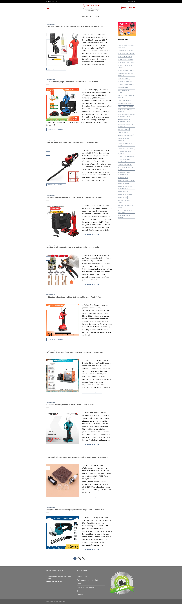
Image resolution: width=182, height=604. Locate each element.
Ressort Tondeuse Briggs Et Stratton (125, 125)
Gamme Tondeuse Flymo (126, 84)
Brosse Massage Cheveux (126, 70)
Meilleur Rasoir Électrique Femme (126, 96)
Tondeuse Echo (123, 177)
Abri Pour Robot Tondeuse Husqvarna (126, 46)
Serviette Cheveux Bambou (123, 139)
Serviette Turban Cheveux (126, 148)
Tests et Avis (50, 24)
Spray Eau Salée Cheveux (126, 156)
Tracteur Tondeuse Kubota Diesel (126, 206)
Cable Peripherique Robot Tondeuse (126, 74)
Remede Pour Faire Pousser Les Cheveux (124, 120)
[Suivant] (83, 558)
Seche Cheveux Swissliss (125, 135)
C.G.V (79, 591)
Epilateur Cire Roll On (125, 81)
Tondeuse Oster (123, 191)
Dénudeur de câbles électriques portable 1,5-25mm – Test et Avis (74, 352)
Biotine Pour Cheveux (125, 56)
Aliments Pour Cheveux (125, 50)
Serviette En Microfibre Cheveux (125, 144)
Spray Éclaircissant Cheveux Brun (124, 160)
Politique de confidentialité (87, 580)
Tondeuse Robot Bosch (125, 194)
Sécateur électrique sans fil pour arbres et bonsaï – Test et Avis (74, 197)
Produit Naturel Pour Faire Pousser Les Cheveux (126, 115)
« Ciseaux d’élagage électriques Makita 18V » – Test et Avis (72, 82)
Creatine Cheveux (123, 78)
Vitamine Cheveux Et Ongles (124, 216)
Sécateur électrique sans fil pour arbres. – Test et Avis (70, 405)
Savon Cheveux (123, 132)
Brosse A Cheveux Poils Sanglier (125, 66)
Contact (80, 595)
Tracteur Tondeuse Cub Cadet (125, 201)
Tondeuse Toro (122, 197)
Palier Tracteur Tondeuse (125, 103)
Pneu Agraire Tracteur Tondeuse (125, 110)
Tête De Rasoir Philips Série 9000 (124, 211)
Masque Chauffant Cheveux (124, 91)
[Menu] (47, 7)
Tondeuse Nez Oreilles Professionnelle (125, 187)
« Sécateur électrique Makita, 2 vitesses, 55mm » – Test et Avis (73, 297)
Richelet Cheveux (123, 129)
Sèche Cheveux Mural (124, 164)
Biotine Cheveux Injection (126, 53)
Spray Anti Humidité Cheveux (124, 152)
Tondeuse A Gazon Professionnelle (124, 173)
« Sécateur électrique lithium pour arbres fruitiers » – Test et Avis (75, 26)
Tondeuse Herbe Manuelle (126, 180)
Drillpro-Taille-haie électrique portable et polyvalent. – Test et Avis (75, 510)
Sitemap (80, 584)
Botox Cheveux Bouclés (125, 59)
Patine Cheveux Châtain (125, 106)
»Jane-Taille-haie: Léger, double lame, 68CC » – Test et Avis (72, 142)
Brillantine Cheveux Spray (126, 62)
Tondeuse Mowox (123, 183)
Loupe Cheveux (123, 87)
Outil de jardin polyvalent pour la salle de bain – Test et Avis (72, 247)
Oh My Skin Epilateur (124, 100)
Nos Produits (82, 576)
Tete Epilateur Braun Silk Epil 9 (125, 168)
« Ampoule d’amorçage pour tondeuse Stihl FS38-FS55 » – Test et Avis (77, 457)
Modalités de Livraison (85, 587)
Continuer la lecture (56, 69)
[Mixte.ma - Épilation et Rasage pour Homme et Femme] (91, 5)
